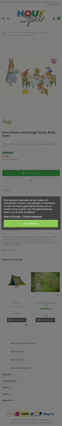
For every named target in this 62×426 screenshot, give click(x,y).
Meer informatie (12, 216)
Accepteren (31, 223)
